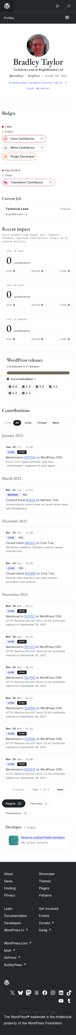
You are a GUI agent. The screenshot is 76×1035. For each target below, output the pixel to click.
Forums (42, 422)
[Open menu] (69, 6)
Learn (8, 909)
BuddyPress (15, 965)
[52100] (29, 677)
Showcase (47, 874)
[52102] (29, 616)
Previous (19, 789)
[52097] (29, 769)
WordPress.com (18, 943)
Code (28, 422)
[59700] (29, 457)
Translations (15, 813)
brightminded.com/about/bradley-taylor (36, 82)
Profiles (9, 18)
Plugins (12, 803)
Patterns (45, 895)
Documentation (15, 916)
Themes (45, 881)
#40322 (30, 543)
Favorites (38, 803)
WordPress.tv (16, 930)
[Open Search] (57, 6)
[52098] (29, 739)
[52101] (29, 647)
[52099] (29, 708)
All (17, 422)
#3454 (30, 500)
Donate (46, 923)
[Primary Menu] (67, 17)
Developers (12, 923)
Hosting (10, 888)
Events (44, 916)
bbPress (12, 958)
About (8, 874)
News (8, 881)
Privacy (9, 895)
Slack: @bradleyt (38, 88)
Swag (45, 930)
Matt (9, 950)
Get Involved (48, 909)
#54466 (30, 573)
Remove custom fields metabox (43, 837)
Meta (56, 422)
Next (60, 789)
